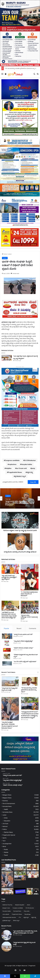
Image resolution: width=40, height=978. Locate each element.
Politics (5, 829)
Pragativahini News (15, 472)
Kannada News (7, 806)
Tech (4, 840)
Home (5, 254)
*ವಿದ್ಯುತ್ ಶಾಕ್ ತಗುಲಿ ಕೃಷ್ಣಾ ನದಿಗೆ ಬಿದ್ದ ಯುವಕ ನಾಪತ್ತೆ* (9, 689)
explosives (12, 464)
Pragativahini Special (9, 835)
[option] (20, 498)
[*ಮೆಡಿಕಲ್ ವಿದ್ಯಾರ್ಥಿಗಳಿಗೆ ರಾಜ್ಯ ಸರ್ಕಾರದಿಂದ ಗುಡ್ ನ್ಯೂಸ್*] (7, 656)
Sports (4, 838)
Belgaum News (7, 798)
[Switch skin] (34, 74)
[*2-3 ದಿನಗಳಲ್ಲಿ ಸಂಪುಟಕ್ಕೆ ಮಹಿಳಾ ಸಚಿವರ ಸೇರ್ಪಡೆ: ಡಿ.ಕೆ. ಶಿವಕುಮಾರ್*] (30, 577)
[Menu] (2, 74)
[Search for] (38, 74)
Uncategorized (7, 843)
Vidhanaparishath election (9, 917)
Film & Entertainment (9, 803)
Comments (32, 628)
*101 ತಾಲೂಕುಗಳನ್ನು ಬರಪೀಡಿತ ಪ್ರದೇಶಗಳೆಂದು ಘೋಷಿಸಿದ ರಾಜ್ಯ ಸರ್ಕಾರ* (29, 690)
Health (6, 809)
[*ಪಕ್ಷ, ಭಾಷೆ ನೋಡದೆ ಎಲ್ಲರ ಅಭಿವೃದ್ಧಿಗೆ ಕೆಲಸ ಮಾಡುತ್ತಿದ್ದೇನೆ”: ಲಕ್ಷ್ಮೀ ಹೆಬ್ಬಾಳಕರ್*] (10, 569)
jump (33, 468)
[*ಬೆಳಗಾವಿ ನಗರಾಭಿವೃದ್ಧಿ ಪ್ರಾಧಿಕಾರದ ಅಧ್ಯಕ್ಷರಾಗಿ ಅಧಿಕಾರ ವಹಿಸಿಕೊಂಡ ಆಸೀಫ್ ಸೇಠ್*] (33, 874)
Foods (6, 849)
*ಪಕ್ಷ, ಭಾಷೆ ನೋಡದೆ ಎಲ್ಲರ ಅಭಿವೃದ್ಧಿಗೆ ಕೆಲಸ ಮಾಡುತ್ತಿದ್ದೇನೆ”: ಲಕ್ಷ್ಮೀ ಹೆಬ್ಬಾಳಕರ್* (9, 577)
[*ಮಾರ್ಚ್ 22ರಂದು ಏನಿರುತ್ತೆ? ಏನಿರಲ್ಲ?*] (7, 649)
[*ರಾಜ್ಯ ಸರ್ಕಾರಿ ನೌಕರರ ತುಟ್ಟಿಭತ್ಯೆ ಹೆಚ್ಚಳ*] (7, 643)
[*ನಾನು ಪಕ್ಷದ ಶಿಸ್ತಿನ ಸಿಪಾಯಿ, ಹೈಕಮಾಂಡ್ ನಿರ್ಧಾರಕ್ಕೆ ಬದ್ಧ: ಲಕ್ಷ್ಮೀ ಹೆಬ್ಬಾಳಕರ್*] (6, 357)
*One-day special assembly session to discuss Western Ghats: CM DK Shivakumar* (20, 503)
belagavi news (6, 908)
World (4, 846)
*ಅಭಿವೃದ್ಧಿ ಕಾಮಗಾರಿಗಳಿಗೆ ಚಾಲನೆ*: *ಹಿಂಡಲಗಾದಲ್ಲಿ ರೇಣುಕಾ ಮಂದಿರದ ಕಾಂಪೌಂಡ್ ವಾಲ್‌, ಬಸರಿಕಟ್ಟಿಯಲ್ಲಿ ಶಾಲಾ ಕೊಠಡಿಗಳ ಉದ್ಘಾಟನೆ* (29, 715)
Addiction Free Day (7, 904)
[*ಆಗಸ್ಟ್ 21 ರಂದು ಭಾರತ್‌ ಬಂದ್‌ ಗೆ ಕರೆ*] (7, 636)
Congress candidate (12, 460)
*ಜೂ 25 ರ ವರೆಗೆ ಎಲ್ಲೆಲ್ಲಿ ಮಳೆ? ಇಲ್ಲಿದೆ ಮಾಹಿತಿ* (25, 661)
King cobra (26, 911)
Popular (6, 628)
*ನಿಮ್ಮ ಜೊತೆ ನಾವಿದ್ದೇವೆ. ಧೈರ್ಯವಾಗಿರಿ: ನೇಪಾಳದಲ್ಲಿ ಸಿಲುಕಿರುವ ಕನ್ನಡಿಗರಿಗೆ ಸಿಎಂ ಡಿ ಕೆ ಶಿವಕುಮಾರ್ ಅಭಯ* (9, 725)
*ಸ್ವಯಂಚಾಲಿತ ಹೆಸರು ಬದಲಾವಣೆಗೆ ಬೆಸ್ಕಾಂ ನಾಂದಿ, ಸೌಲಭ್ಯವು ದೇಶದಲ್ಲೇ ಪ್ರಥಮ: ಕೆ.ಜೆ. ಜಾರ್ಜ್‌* (25, 932)
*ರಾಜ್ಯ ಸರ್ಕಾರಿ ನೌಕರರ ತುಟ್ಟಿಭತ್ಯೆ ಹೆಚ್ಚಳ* (23, 641)
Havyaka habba (26, 464)
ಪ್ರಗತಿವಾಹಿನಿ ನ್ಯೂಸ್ (20, 476)
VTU (20, 917)
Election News (8, 832)
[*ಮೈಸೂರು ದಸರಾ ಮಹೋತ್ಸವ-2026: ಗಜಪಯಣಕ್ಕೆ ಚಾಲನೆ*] (30, 607)
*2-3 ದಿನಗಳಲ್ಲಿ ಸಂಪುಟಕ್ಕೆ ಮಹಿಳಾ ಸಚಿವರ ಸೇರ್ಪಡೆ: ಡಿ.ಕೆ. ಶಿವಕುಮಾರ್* (29, 594)
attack (28, 904)
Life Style (5, 823)
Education (7, 821)
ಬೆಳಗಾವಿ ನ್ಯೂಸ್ (16, 920)
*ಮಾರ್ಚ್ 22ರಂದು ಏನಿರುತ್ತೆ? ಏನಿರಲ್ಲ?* (23, 648)
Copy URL (33, 482)
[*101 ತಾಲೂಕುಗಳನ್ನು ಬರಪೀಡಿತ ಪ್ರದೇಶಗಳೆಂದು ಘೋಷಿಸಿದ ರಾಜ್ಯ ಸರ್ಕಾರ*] (30, 681)
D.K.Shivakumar (30, 460)
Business (5, 800)
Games (6, 852)
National (5, 826)
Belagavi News (7, 795)
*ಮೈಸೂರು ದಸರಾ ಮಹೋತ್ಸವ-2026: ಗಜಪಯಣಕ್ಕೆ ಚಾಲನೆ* (29, 617)
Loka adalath (5, 914)
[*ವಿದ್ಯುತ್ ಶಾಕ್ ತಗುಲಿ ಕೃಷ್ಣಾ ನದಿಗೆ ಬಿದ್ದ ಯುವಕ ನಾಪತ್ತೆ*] (10, 681)
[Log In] (6, 74)
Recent (19, 628)
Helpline (8, 468)
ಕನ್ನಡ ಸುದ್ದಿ (30, 472)
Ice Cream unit (21, 468)
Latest (10, 254)
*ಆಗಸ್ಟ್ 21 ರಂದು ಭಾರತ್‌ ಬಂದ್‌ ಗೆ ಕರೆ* (23, 634)
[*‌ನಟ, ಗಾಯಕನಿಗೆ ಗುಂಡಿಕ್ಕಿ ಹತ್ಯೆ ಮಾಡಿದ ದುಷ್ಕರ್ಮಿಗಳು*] (33, 891)
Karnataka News (11, 496)
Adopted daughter (19, 904)
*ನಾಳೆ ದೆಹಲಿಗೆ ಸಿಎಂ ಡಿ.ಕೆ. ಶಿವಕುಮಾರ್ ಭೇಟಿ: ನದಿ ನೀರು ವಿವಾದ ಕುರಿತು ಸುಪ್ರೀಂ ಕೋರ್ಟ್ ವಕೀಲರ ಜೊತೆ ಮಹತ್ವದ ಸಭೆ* (9, 615)
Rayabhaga (28, 914)
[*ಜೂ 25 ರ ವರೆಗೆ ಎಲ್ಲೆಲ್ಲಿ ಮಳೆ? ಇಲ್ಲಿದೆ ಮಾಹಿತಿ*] (7, 663)
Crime (5, 818)
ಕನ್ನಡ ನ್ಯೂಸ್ (26, 917)
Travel (6, 855)
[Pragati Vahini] (15, 74)
